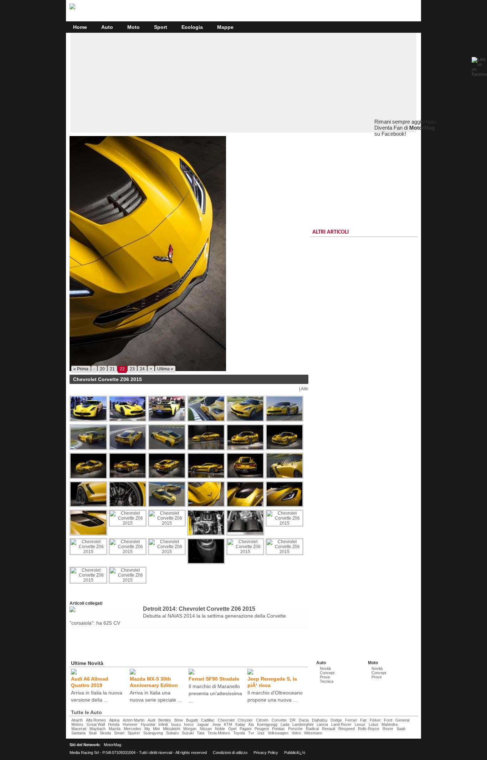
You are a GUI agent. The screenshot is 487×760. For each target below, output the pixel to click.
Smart (119, 733)
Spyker (134, 733)
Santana (78, 733)
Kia (251, 724)
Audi (151, 720)
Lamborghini (302, 724)
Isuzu (176, 724)
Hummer (130, 724)
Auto (107, 27)
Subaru (172, 733)
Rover (388, 729)
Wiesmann (313, 733)
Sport (160, 27)
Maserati (78, 729)
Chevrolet (226, 720)
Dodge (336, 720)
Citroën (262, 720)
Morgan (189, 729)
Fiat (363, 720)
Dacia (304, 720)
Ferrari (351, 720)
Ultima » (165, 368)
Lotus (373, 724)
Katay (240, 724)
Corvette (279, 720)
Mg (147, 729)
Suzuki (188, 733)
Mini (156, 729)
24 (142, 368)
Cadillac (208, 720)
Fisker (375, 720)
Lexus (360, 724)
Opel (232, 729)
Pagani (245, 729)
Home (80, 27)
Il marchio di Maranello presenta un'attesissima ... (215, 693)
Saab (400, 729)
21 (112, 368)
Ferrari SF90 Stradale (214, 679)
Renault (328, 729)
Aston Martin (133, 720)
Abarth (77, 720)
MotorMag (112, 745)
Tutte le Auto (86, 712)
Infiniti (163, 724)
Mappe (225, 27)
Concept (327, 673)
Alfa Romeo (96, 720)
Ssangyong (153, 733)
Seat (93, 733)
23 (132, 368)
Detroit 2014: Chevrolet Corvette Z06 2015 (199, 609)
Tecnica (326, 681)
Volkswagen (278, 733)
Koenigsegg (267, 724)
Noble (220, 729)
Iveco (189, 724)
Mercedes (132, 729)
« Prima (80, 368)
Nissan (206, 729)
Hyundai (148, 724)
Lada (285, 724)
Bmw (178, 720)
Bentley (164, 720)
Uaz (261, 733)
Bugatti (192, 720)
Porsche (295, 729)
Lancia (322, 724)
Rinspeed (346, 729)
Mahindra (389, 724)
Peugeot (262, 729)
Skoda (105, 733)
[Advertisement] (243, 82)
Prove (325, 677)
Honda (113, 724)
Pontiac (278, 729)
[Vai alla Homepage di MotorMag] (72, 8)
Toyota (239, 733)
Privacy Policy (265, 752)
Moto (133, 27)
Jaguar (203, 724)
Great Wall (96, 724)
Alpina (114, 720)
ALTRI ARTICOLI (330, 232)
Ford (388, 720)
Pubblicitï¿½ (294, 752)
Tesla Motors (218, 733)
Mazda (115, 729)
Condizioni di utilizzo (230, 752)
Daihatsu (319, 720)
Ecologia (192, 27)
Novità (325, 668)
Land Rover (341, 724)
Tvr (251, 733)
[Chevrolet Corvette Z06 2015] (189, 253)
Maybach (97, 729)
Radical (312, 729)
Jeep (216, 724)
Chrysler (245, 720)
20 (102, 368)
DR (293, 720)
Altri (304, 388)
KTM (228, 724)
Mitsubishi (171, 729)
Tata (200, 733)
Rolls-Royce (368, 729)
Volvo (296, 733)
